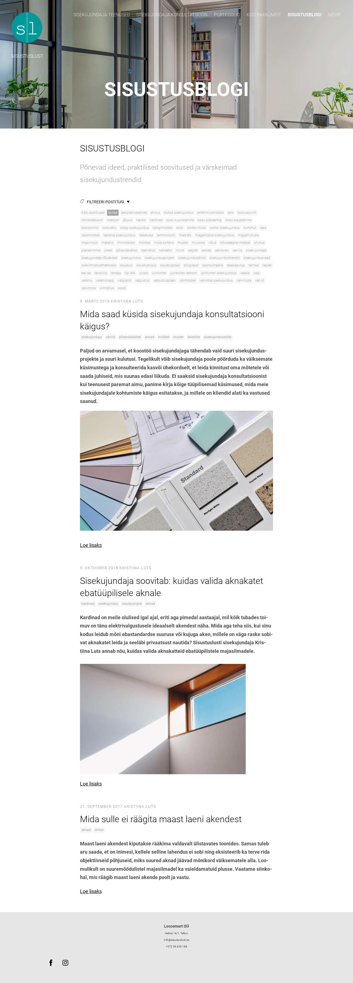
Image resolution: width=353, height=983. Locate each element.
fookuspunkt (246, 213)
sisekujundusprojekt (159, 258)
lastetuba (146, 235)
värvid (259, 280)
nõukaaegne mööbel (235, 243)
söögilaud (191, 265)
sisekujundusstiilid (192, 258)
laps (263, 228)
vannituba (244, 280)
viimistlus (107, 288)
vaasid (245, 273)
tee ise (86, 273)
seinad (206, 250)
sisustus (126, 265)
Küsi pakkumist (264, 14)
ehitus (155, 213)
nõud (212, 243)
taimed (253, 265)
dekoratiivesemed (134, 213)
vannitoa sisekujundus (216, 280)
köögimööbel (162, 228)
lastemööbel (90, 235)
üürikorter (159, 273)
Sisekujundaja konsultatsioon (171, 14)
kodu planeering (209, 220)
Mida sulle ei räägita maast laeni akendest (161, 819)
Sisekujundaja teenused (101, 14)
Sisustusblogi (305, 14)
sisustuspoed (170, 265)
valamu (86, 280)
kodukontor (89, 228)
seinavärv (222, 250)
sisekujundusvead (257, 258)
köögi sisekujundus (134, 228)
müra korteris (164, 243)
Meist (334, 14)
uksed (143, 273)
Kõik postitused (93, 213)
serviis (237, 250)
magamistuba (248, 235)
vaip (256, 273)
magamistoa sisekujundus (214, 235)
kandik (141, 220)
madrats (185, 235)
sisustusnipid (146, 265)
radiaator (165, 250)
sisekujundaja (256, 250)
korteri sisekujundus (225, 228)
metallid (108, 243)
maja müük (89, 243)
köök (179, 228)
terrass (116, 273)
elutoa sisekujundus (178, 213)
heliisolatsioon (92, 220)
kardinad (156, 220)
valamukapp (105, 280)
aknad (112, 213)
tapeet (267, 265)
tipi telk (130, 273)
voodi (122, 288)
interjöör (113, 220)
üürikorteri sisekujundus (218, 273)
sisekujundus (131, 258)
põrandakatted (126, 250)
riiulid (180, 250)
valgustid (124, 280)
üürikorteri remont (183, 273)
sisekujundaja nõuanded (99, 258)
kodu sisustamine (238, 220)
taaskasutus (236, 265)
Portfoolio (227, 14)
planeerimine (90, 250)
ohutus (259, 243)
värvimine (88, 288)
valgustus (142, 280)
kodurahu (109, 228)
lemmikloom (166, 235)
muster (183, 243)
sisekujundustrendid (225, 258)
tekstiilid (101, 273)
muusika (198, 243)
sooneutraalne (212, 265)
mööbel (144, 243)
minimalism (126, 243)
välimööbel (188, 280)
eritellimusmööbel (210, 213)
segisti (193, 250)
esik (231, 213)
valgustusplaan (164, 280)
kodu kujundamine (180, 220)
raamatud (148, 250)
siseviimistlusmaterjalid (98, 265)
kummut (250, 228)
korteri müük (196, 228)
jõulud (127, 220)
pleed (108, 250)
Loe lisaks (91, 545)
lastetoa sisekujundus (119, 235)
